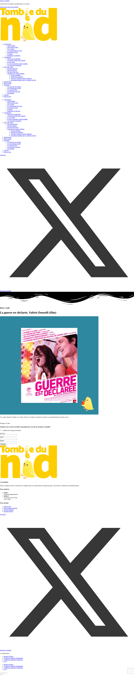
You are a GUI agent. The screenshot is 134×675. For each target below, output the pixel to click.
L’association (7, 44)
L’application (7, 57)
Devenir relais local (12, 72)
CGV (5, 661)
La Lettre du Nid (12, 90)
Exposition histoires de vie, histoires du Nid (23, 80)
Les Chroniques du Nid (14, 88)
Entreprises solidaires (17, 77)
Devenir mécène (12, 70)
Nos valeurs (10, 49)
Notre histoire (11, 46)
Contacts (6, 95)
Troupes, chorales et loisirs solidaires (21, 78)
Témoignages (7, 82)
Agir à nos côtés (8, 67)
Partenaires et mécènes (13, 55)
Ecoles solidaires (16, 75)
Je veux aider (11, 62)
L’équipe (9, 54)
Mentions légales (8, 656)
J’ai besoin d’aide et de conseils (16, 60)
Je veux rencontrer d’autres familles (17, 64)
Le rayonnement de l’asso (14, 50)
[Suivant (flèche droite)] (2, 674)
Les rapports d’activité (13, 91)
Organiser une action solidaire (15, 73)
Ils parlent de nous (12, 52)
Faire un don (7, 96)
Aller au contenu (5, 1)
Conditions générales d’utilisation (13, 660)
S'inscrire (3, 444)
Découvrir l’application (14, 59)
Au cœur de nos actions (14, 86)
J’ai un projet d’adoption (14, 65)
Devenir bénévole (12, 68)
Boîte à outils (7, 83)
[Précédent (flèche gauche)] (0, 674)
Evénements (10, 93)
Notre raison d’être (12, 47)
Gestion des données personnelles (13, 658)
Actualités (6, 85)
